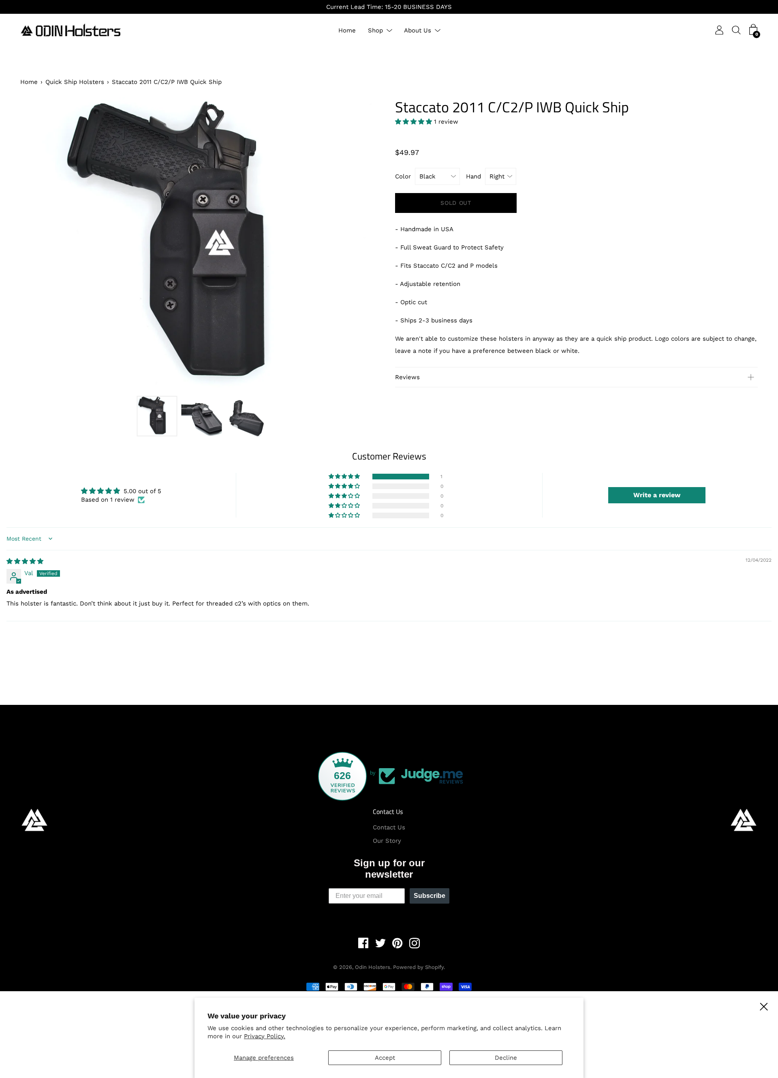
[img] (24, 561)
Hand (473, 176)
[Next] (363, 244)
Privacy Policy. (264, 1036)
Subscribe (429, 895)
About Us (417, 30)
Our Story (387, 840)
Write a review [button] (656, 495)
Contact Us (388, 811)
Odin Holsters (372, 967)
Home (347, 30)
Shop (375, 30)
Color (403, 176)
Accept (385, 1057)
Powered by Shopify (418, 967)
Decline (506, 1057)
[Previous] (40, 244)
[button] (414, 121)
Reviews (407, 377)
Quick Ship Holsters (74, 82)
